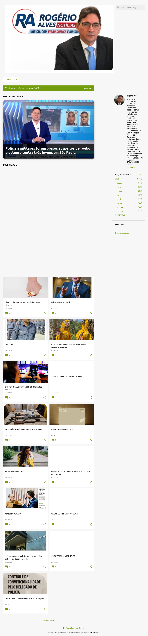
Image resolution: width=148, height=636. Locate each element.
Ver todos (88, 88)
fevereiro (121, 207)
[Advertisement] (48, 222)
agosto (120, 183)
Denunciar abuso (122, 233)
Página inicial (11, 79)
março (119, 203)
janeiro (120, 211)
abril (119, 199)
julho (119, 187)
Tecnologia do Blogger (75, 628)
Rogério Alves (132, 96)
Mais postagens (49, 620)
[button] (44, 313)
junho (119, 191)
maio (119, 195)
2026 (117, 179)
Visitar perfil (130, 167)
